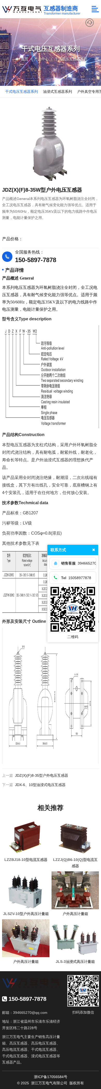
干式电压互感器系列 (71, 59)
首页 (24, 59)
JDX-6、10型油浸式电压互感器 (40, 785)
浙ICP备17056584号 (50, 1077)
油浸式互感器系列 (57, 91)
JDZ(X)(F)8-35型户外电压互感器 (41, 775)
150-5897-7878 (35, 260)
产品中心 (41, 59)
